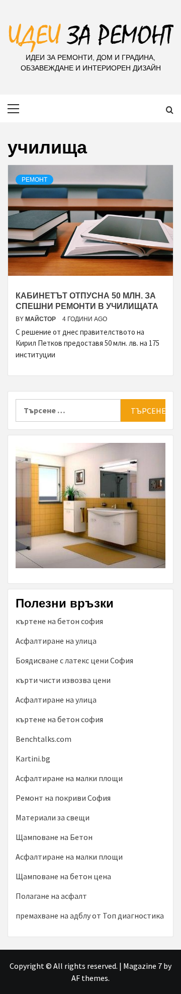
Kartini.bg (33, 758)
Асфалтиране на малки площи (69, 778)
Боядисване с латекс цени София (74, 660)
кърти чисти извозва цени (63, 680)
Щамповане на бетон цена (63, 876)
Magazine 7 (142, 966)
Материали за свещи (52, 817)
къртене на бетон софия (59, 621)
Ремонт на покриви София (63, 798)
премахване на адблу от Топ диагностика (90, 915)
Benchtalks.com (43, 739)
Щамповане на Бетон (54, 837)
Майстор (41, 319)
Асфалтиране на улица (56, 641)
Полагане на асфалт (51, 896)
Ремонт (34, 179)
